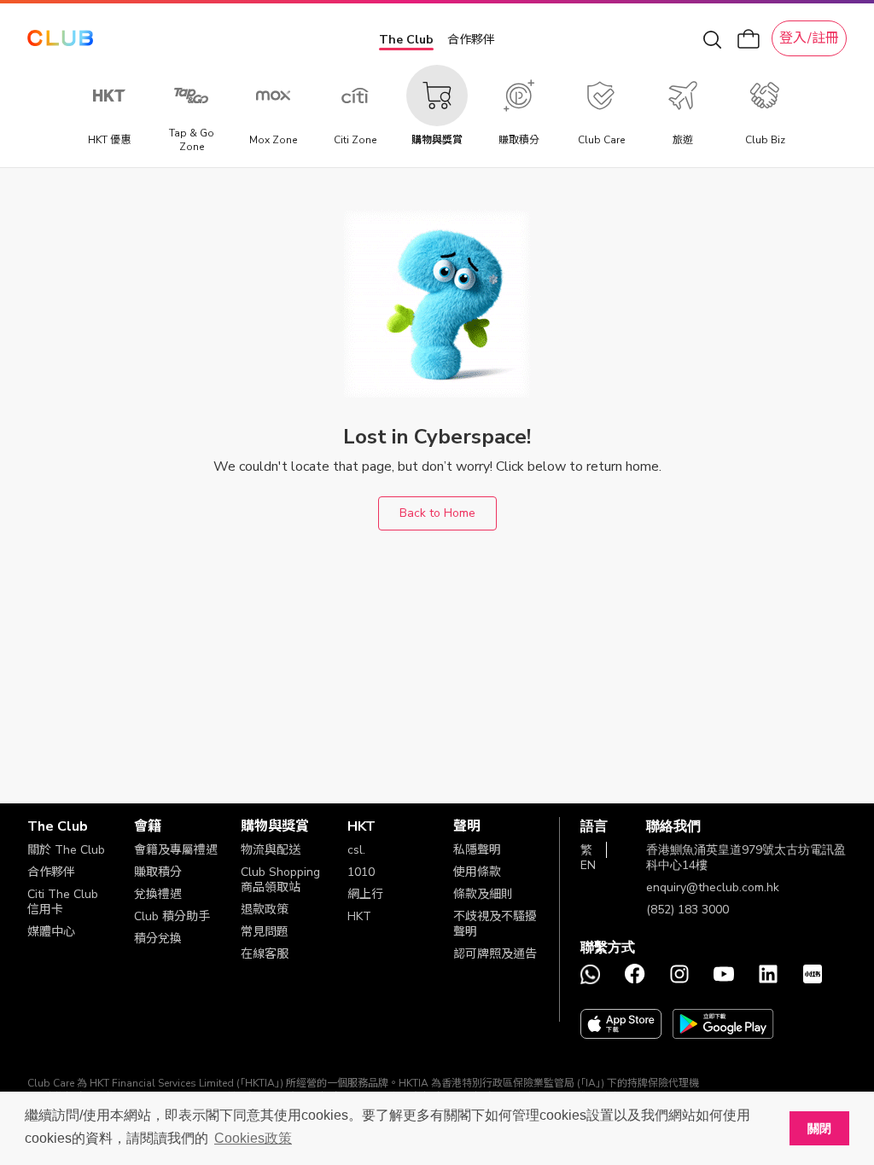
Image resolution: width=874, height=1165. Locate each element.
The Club (406, 40)
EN (588, 865)
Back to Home (437, 513)
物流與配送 (270, 850)
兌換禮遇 (158, 894)
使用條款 (477, 872)
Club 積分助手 (172, 916)
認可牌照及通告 (495, 954)
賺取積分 (158, 872)
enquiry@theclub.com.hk (712, 887)
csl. (356, 850)
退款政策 (264, 909)
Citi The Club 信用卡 (62, 902)
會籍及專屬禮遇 (176, 850)
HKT (359, 916)
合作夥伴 (471, 40)
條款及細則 (483, 894)
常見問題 (264, 932)
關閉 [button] (819, 1128)
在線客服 (264, 954)
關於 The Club (66, 850)
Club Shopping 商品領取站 (280, 879)
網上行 (365, 894)
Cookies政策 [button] (253, 1138)
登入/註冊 (809, 38)
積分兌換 (158, 938)
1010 (361, 872)
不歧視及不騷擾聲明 (495, 924)
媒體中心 (51, 932)
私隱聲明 (477, 850)
